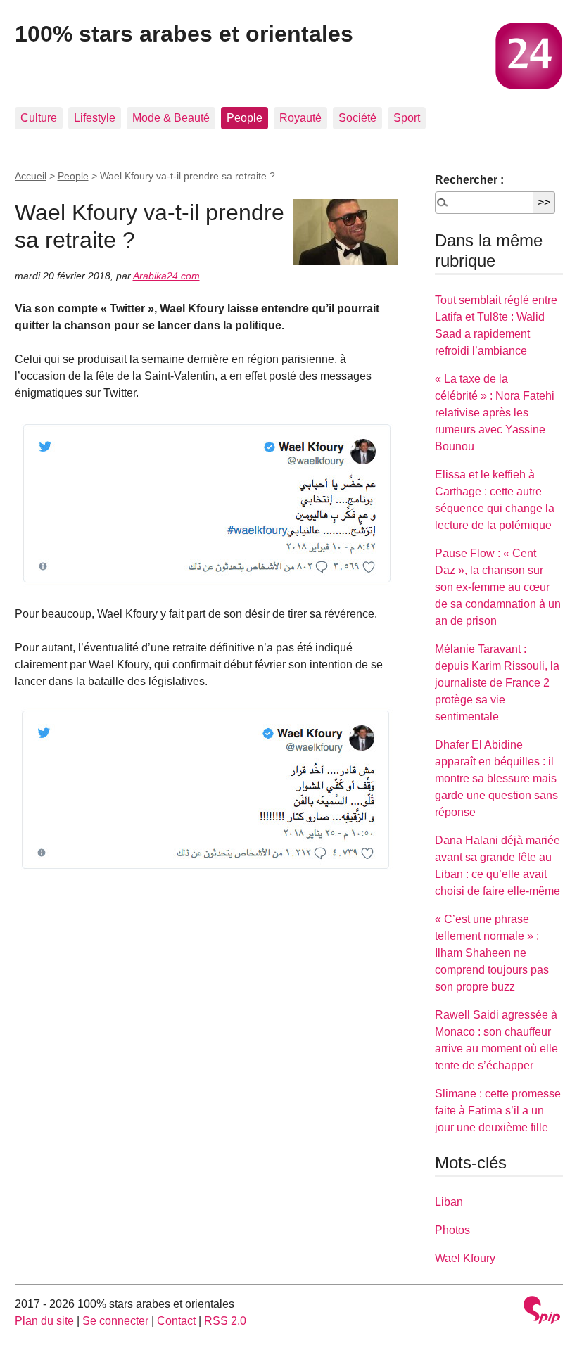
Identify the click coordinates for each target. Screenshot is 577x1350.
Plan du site (44, 1321)
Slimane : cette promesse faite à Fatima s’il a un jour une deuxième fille (498, 1110)
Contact (176, 1321)
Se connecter (115, 1321)
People (244, 118)
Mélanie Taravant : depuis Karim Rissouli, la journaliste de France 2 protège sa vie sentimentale (497, 682)
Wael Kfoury (465, 1258)
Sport (406, 118)
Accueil (30, 176)
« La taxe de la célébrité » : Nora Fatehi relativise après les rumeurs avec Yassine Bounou (494, 412)
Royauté (300, 118)
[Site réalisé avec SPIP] (542, 1311)
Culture (38, 118)
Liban (449, 1202)
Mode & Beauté (171, 118)
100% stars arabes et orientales (184, 33)
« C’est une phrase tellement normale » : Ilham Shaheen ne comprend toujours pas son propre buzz (492, 953)
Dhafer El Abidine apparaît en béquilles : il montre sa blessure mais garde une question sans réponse (496, 778)
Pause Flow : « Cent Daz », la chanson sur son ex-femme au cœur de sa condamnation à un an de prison (498, 587)
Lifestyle (94, 118)
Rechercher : (469, 180)
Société (357, 118)
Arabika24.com (166, 275)
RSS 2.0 (225, 1321)
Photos (452, 1230)
